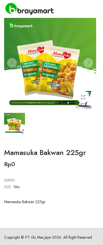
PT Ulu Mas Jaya (38, 237)
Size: (8, 186)
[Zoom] (83, 97)
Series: (10, 180)
